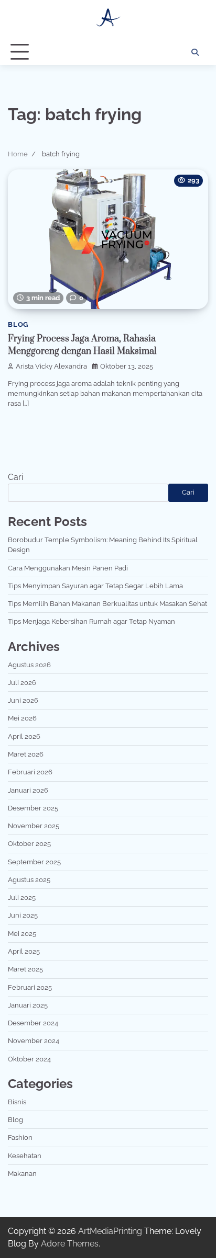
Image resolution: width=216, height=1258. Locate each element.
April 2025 (24, 951)
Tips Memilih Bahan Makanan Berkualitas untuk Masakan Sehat (107, 604)
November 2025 (33, 826)
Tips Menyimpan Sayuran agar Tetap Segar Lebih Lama (95, 586)
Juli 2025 (22, 897)
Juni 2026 (23, 700)
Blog (18, 324)
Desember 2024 (33, 1023)
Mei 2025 (22, 933)
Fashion (20, 1137)
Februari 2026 (30, 772)
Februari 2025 (30, 987)
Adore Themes (70, 1244)
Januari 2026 (28, 790)
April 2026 (24, 736)
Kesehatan (24, 1156)
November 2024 (33, 1041)
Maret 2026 (26, 754)
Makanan (22, 1173)
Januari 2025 (28, 1005)
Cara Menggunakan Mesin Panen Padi (68, 568)
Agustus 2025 (29, 880)
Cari (15, 477)
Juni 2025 (23, 915)
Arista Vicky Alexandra (51, 366)
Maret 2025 (25, 969)
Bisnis (17, 1102)
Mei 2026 (22, 718)
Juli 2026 (22, 683)
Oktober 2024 (29, 1059)
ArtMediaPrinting (110, 1231)
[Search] (195, 52)
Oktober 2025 (29, 844)
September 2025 (34, 862)
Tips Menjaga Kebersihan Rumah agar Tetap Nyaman (91, 621)
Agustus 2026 (29, 665)
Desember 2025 (33, 808)
